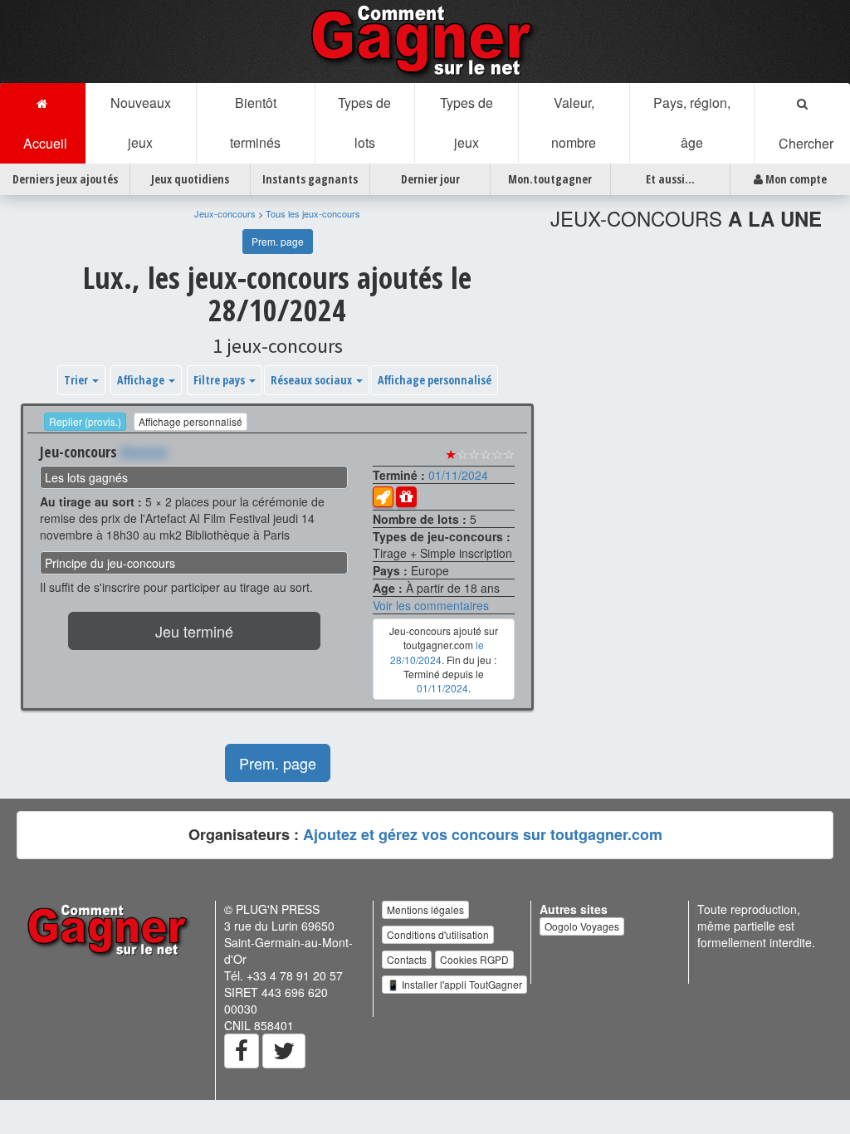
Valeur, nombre (573, 122)
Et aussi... (670, 179)
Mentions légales (425, 909)
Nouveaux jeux (140, 122)
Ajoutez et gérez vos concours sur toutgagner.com (482, 834)
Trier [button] (77, 380)
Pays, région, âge (691, 122)
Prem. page (278, 241)
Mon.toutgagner (550, 179)
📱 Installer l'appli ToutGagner (454, 984)
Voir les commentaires (431, 605)
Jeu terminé (194, 631)
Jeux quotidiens (190, 179)
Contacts (407, 959)
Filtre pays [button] (220, 380)
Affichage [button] (142, 380)
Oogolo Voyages (582, 926)
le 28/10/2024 (437, 652)
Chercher (802, 143)
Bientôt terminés (255, 122)
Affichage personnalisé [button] (434, 380)
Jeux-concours (225, 213)
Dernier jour (430, 179)
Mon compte (795, 179)
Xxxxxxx (144, 452)
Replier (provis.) (85, 421)
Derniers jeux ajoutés (65, 179)
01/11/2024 (458, 475)
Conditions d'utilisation (438, 934)
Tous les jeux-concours (313, 213)
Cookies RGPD (474, 959)
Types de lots (364, 122)
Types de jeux (466, 122)
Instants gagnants (310, 179)
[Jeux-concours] (425, 40)
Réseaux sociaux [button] (312, 380)
